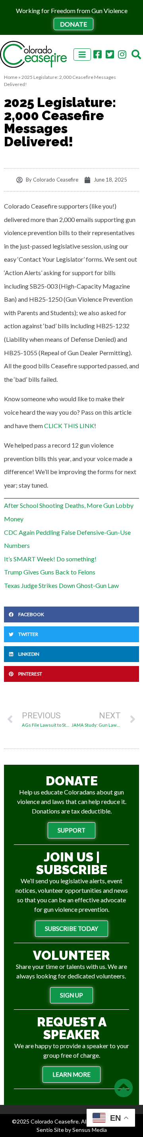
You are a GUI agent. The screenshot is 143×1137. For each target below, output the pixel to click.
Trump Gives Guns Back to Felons (49, 572)
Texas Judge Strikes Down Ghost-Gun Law (61, 585)
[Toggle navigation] (82, 54)
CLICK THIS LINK (69, 425)
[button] (71, 614)
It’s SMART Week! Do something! (50, 559)
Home (10, 77)
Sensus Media (89, 1129)
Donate (73, 24)
